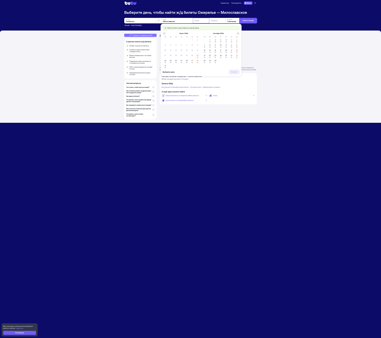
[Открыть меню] (255, 3)
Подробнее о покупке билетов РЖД (243, 70)
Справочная (225, 3)
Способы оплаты (195, 87)
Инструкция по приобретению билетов (175, 87)
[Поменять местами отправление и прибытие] (158, 20)
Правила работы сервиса (211, 87)
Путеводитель (236, 3)
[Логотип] (130, 3)
